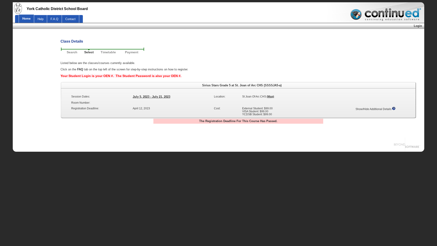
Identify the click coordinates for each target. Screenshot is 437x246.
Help (40, 19)
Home (26, 18)
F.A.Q (54, 19)
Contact (70, 19)
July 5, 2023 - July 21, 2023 (151, 96)
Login (418, 26)
